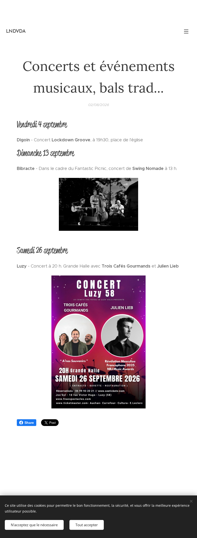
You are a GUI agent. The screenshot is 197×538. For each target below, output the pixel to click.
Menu (186, 31)
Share (29, 423)
